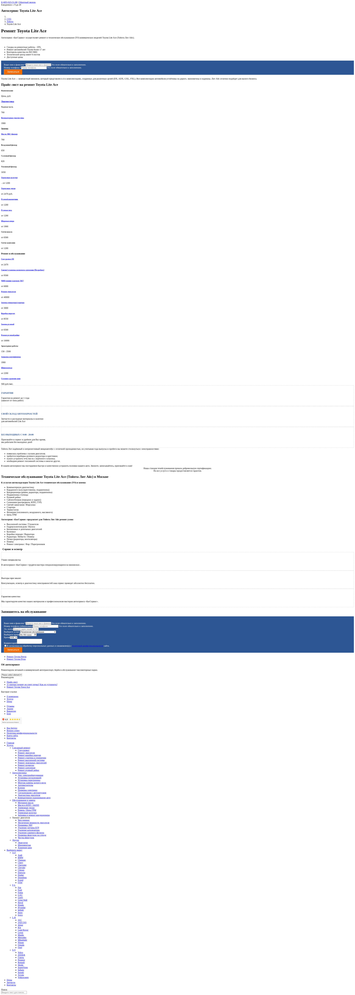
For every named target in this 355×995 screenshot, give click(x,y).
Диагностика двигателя (29, 795)
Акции (10, 708)
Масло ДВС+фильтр (9, 134)
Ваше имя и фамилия (15, 65)
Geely (20, 897)
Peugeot (21, 960)
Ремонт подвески (26, 765)
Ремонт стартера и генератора (32, 758)
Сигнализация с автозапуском (32, 793)
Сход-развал (23, 750)
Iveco (20, 915)
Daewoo (21, 872)
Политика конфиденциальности (22, 733)
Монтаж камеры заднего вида (32, 783)
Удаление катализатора (29, 830)
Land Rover (23, 930)
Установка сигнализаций (29, 778)
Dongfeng (22, 877)
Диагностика (7, 101)
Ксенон (21, 788)
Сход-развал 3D (7, 259)
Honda (21, 905)
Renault (21, 962)
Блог (9, 713)
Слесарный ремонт (21, 748)
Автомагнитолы (25, 785)
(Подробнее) (39, 270)
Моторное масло (25, 803)
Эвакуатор (23, 842)
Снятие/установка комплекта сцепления (17, 270)
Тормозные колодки (9, 178)
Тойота (10, 21)
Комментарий (10, 643)
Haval (20, 902)
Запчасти (11, 982)
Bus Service (12, 728)
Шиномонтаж (6, 368)
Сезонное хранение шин (10, 379)
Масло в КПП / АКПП (28, 805)
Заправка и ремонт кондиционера (34, 815)
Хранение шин (25, 847)
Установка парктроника (29, 780)
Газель (21, 957)
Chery (20, 862)
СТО (9, 19)
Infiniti (21, 910)
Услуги (10, 699)
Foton (20, 892)
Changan (22, 860)
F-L (14, 885)
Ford (20, 890)
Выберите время (11, 634)
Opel (20, 947)
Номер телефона (12, 67)
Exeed (20, 880)
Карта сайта (12, 735)
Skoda (20, 965)
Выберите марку (14, 850)
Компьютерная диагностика (12, 118)
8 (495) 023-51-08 (9, 2)
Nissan (21, 942)
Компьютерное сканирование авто (34, 798)
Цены (9, 701)
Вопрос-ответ (13, 730)
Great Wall (22, 900)
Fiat (19, 887)
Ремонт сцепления (26, 768)
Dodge (21, 875)
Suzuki (21, 972)
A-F (14, 852)
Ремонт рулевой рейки (10, 335)
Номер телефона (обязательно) (18, 626)
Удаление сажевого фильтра (31, 832)
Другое (15, 840)
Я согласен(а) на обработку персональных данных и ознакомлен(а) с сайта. (58, 646)
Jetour (20, 925)
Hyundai (21, 907)
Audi (20, 855)
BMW (20, 857)
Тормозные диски (8, 188)
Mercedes (22, 937)
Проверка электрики (27, 790)
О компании (12, 696)
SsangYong (23, 967)
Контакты (11, 738)
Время (7, 637)
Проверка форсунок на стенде (32, 835)
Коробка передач (8, 313)
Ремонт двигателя (8, 292)
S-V (14, 950)
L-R (14, 917)
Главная (10, 743)
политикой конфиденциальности (87, 646)
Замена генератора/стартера (12, 303)
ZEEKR (21, 955)
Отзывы (10, 706)
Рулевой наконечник (9, 199)
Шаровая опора (7, 221)
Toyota (21, 975)
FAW (20, 882)
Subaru (21, 970)
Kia (19, 927)
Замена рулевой (7, 324)
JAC (20, 920)
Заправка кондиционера (11, 357)
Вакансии (11, 711)
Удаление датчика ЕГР (28, 827)
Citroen (21, 870)
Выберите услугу (12, 632)
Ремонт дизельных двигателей (32, 763)
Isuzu (20, 912)
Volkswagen (23, 977)
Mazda (21, 935)
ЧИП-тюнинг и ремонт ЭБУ (12, 281)
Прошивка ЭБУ (25, 825)
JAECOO (22, 922)
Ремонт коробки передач (29, 755)
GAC (20, 895)
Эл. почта (8, 629)
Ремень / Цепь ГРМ (27, 810)
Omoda (21, 945)
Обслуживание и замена (23, 800)
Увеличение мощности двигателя (33, 822)
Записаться (13, 72)
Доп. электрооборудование (30, 775)
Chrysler (21, 867)
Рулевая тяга (6, 210)
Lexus (20, 932)
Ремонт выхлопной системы (31, 760)
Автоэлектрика (19, 773)
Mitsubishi (22, 940)
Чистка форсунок (26, 837)
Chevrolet (22, 865)
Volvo (20, 952)
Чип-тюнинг (24, 820)
